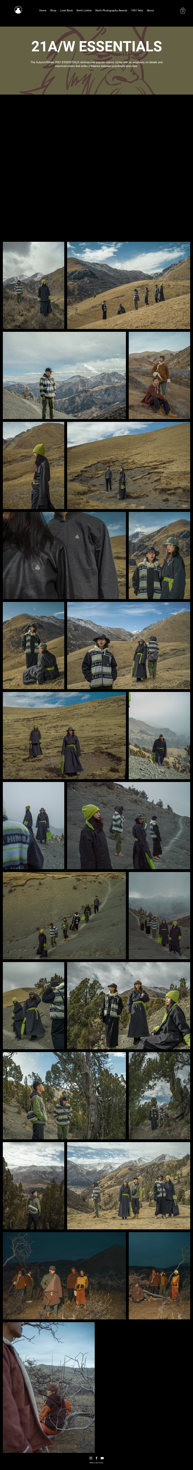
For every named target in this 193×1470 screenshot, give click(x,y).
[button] (182, 10)
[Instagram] (91, 1458)
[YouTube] (102, 1458)
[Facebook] (96, 1458)
